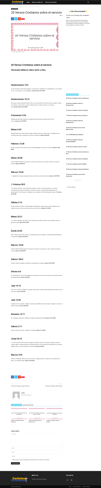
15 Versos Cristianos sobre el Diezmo (76, 115)
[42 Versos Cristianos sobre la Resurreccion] (37, 413)
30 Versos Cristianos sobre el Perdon (20, 386)
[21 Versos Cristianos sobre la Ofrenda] (54, 413)
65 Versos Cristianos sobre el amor (53, 386)
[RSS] (71, 480)
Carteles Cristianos (51, 2)
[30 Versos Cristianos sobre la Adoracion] (19, 413)
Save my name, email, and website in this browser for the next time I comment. (31, 459)
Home (28, 2)
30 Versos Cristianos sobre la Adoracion (77, 98)
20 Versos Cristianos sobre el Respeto (77, 159)
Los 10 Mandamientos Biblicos (74, 134)
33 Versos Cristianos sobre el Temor (76, 146)
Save (23, 19)
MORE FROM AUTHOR (28, 405)
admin (23, 393)
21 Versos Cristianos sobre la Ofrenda (77, 110)
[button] (88, 2)
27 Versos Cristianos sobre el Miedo (76, 164)
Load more (77, 180)
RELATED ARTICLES (16, 405)
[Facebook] (67, 480)
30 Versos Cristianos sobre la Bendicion (77, 169)
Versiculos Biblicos (37, 2)
